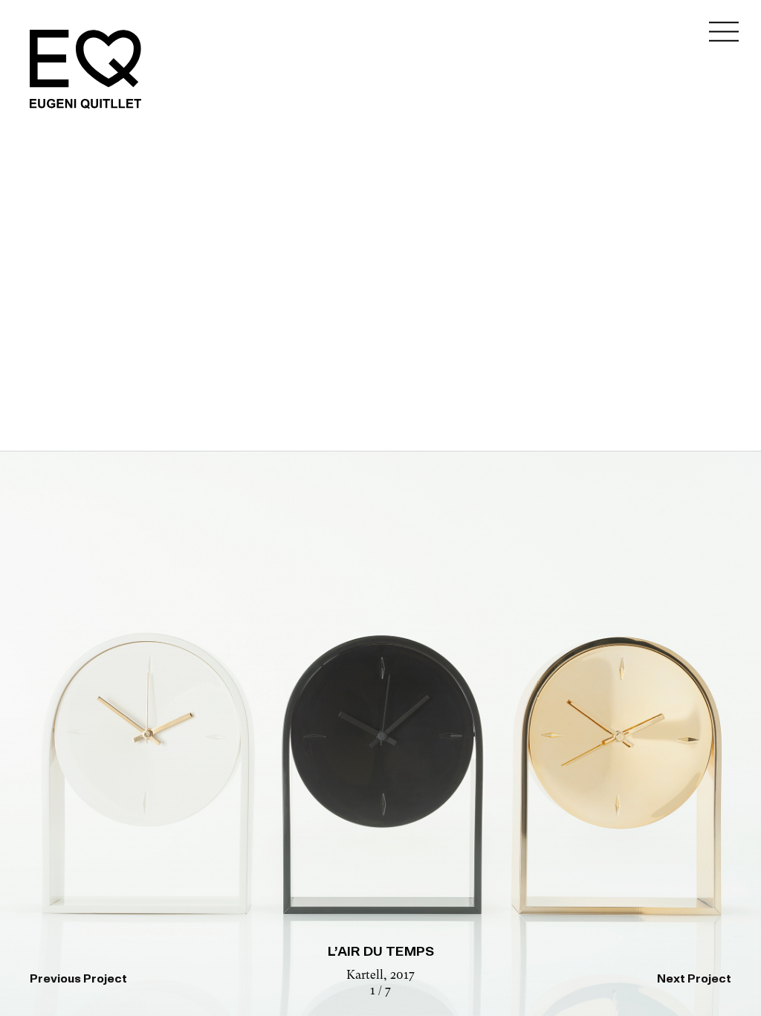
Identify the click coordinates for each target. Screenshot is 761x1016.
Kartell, (368, 976)
